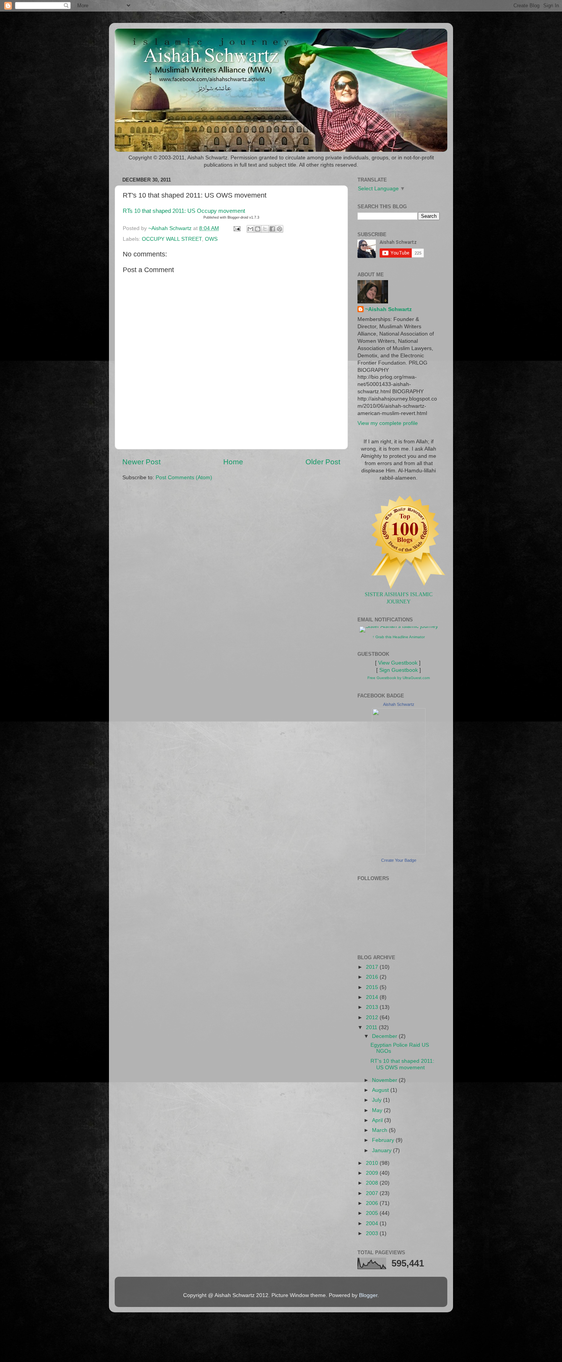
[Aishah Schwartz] (399, 853)
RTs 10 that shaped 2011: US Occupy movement (184, 211)
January (382, 1150)
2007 (373, 1193)
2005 (373, 1213)
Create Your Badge (398, 860)
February (384, 1140)
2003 (373, 1233)
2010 (373, 1163)
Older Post (322, 462)
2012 (373, 1017)
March (380, 1130)
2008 (373, 1183)
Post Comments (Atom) (184, 477)
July (377, 1100)
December (385, 1036)
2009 (373, 1173)
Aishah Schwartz (398, 704)
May (378, 1110)
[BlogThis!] (258, 229)
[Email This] (250, 229)
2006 (373, 1203)
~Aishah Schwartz (388, 309)
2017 (373, 967)
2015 (373, 987)
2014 (373, 997)
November (385, 1080)
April (378, 1120)
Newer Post (141, 462)
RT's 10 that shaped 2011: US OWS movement (402, 1064)
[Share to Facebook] (272, 229)
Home (233, 462)
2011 (372, 1027)
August (381, 1090)
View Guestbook (397, 663)
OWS (211, 239)
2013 (373, 1007)
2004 (373, 1223)
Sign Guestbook (398, 670)
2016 (373, 977)
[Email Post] (236, 228)
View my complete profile (387, 423)
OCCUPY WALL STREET (172, 239)
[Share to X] (265, 229)
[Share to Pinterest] (279, 229)
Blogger (368, 1295)
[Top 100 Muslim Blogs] (405, 587)
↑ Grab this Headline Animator (398, 637)
